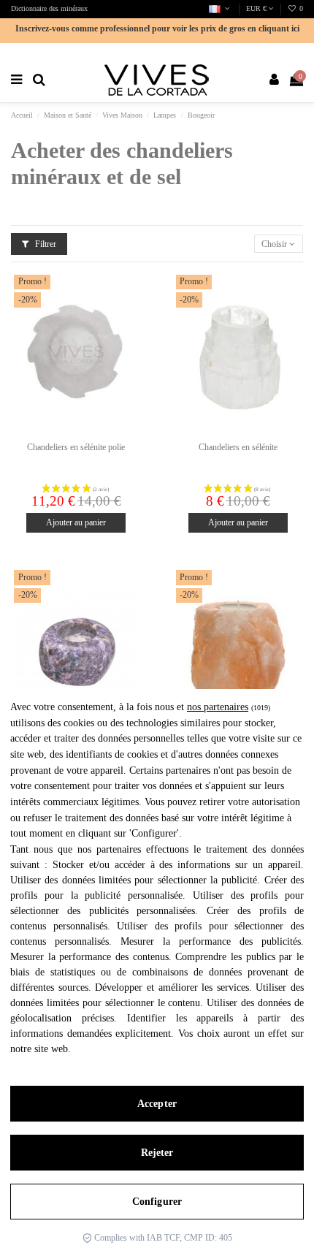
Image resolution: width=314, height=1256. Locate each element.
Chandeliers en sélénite (238, 447)
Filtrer (44, 244)
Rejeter (157, 1152)
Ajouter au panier (76, 522)
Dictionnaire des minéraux (49, 8)
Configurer (157, 1201)
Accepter (157, 1103)
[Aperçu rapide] (128, 318)
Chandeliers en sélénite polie (76, 447)
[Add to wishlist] (128, 294)
